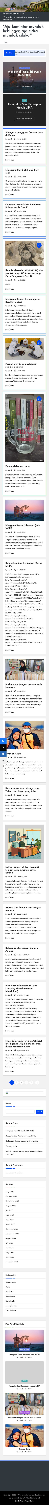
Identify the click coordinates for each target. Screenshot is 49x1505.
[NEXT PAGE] (37, 1082)
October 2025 (11, 1196)
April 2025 (10, 1220)
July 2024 (9, 1243)
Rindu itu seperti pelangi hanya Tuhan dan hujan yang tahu (24, 1153)
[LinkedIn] (3, 754)
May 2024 (10, 1252)
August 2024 (11, 1238)
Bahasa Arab (24, 68)
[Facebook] (3, 741)
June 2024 (10, 1248)
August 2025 (11, 1206)
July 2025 (9, 1210)
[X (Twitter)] (3, 747)
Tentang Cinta (13, 754)
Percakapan (10, 1296)
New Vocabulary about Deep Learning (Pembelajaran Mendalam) (21, 989)
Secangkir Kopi (11, 1306)
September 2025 (12, 1201)
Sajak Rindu (10, 1301)
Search (8, 1103)
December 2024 (12, 1229)
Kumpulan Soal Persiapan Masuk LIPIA (21, 1136)
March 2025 (10, 1224)
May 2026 (10, 1192)
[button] (24, 86)
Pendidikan (10, 1292)
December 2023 (12, 1262)
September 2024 (12, 1234)
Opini (24, 100)
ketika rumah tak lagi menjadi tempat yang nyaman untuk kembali (22, 870)
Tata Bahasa (11, 1310)
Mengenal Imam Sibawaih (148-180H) (20, 1131)
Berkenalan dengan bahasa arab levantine (22, 1141)
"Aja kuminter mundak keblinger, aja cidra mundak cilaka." (23, 31)
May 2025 (10, 1215)
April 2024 (10, 1257)
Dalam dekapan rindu (17, 466)
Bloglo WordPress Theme (24, 1501)
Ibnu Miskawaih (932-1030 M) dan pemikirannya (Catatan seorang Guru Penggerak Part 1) (24, 273)
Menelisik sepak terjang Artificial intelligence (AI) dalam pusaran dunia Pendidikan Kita (23, 1044)
